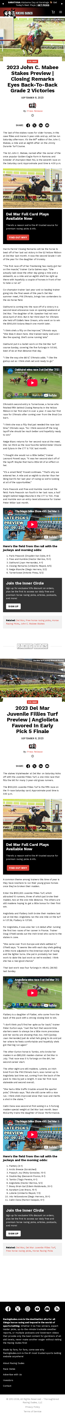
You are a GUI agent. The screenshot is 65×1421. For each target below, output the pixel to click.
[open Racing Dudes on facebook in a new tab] (8, 1308)
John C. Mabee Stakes (33, 623)
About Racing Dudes (13, 1363)
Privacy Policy (32, 1407)
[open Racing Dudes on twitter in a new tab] (17, 1308)
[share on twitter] (34, 125)
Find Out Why (18, 237)
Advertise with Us (12, 1374)
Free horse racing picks (38, 620)
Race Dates (9, 1369)
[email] (32, 115)
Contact (7, 1385)
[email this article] (47, 125)
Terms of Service (32, 1411)
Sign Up (13, 606)
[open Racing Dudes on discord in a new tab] (47, 1308)
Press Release (34, 111)
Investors (8, 1380)
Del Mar (32, 61)
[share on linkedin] (41, 125)
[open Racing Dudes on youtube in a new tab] (37, 1308)
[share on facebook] (28, 125)
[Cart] (53, 12)
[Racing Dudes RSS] (57, 1308)
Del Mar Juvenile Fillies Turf (40, 1247)
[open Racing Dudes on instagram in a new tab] (27, 1308)
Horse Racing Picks (42, 1251)
